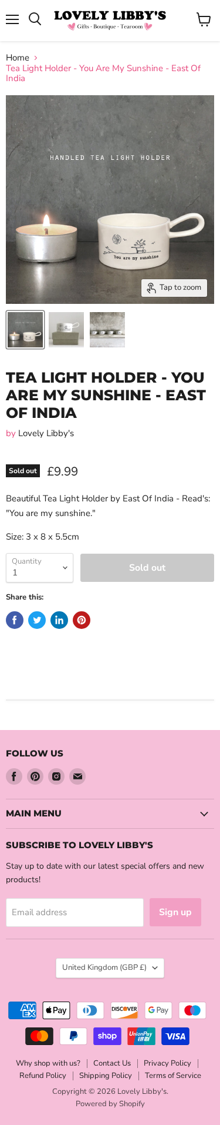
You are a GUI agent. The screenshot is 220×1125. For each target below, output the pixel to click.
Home (17, 58)
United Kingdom (104, 967)
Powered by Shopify (110, 1104)
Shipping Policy (105, 1075)
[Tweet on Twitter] (37, 620)
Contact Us (112, 1063)
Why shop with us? (48, 1063)
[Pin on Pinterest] (81, 620)
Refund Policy (42, 1075)
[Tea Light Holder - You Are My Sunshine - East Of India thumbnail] (25, 330)
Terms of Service (173, 1075)
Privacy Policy (167, 1063)
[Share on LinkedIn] (59, 620)
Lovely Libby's (46, 433)
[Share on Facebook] (14, 620)
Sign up (175, 912)
